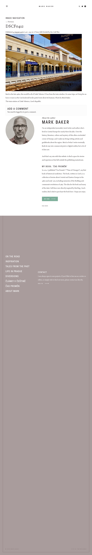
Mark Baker (46, 6)
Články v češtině (16, 281)
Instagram (85, 6)
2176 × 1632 (28, 32)
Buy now (47, 199)
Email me (40, 283)
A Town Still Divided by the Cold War (47, 32)
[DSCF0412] (44, 91)
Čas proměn (13, 286)
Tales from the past (17, 266)
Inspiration (12, 261)
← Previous (10, 22)
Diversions (12, 276)
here (71, 192)
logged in (19, 112)
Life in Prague (14, 271)
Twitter (82, 6)
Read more (45, 206)
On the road (13, 256)
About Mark (12, 291)
